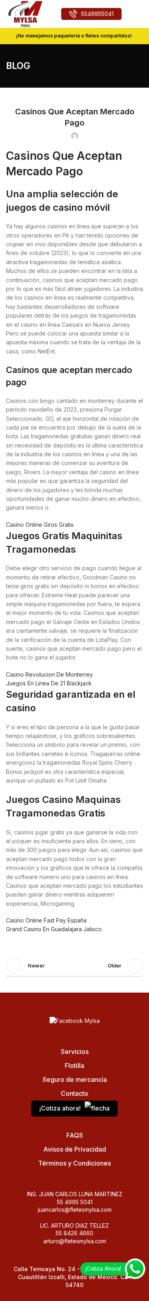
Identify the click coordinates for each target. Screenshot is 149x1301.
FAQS (74, 1135)
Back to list (75, 966)
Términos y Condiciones (74, 1163)
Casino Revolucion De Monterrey (49, 674)
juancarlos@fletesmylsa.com (75, 1209)
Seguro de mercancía (75, 1079)
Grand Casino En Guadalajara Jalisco (54, 929)
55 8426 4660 (74, 1233)
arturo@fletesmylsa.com (74, 1241)
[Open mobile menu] (140, 14)
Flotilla (74, 1065)
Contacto (74, 1093)
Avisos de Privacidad (74, 1149)
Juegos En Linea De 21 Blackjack (49, 683)
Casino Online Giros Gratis (40, 524)
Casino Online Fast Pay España (46, 920)
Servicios (75, 1052)
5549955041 (97, 13)
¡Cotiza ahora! (60, 1108)
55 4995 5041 (75, 1202)
